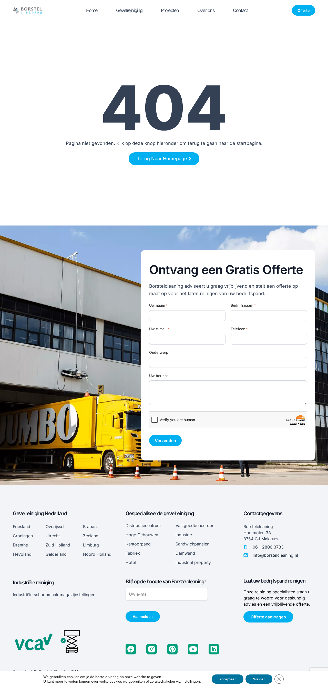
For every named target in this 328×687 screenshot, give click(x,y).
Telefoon (239, 329)
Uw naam (158, 305)
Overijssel (55, 526)
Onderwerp (158, 352)
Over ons (205, 10)
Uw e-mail (159, 329)
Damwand (185, 553)
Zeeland (90, 535)
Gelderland (56, 554)
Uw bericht (158, 375)
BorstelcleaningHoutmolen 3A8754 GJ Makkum (260, 532)
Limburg (91, 545)
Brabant (90, 526)
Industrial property (193, 562)
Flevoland (22, 554)
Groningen (23, 535)
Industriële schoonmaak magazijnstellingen (54, 594)
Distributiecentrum (143, 525)
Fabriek (133, 553)
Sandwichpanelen (192, 543)
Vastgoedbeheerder (194, 525)
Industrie (184, 534)
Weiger (259, 679)
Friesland (21, 526)
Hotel (131, 562)
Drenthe (20, 545)
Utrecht (53, 535)
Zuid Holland (58, 545)
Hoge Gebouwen (142, 534)
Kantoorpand (138, 543)
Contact (240, 10)
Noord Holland (97, 554)
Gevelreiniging (129, 10)
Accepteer (227, 679)
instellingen (191, 681)
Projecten (170, 10)
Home (92, 10)
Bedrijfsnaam (243, 305)
